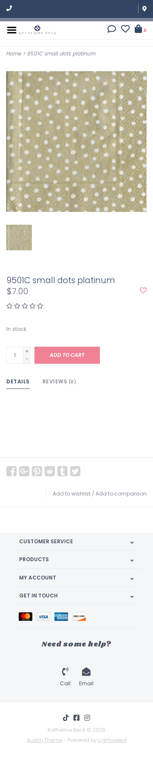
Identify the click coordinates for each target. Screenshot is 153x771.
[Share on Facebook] (11, 471)
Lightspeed (112, 740)
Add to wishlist (72, 493)
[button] (112, 30)
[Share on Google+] (24, 471)
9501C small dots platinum (61, 53)
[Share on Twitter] (75, 471)
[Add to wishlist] (143, 291)
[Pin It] (37, 471)
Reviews (59, 381)
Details (18, 381)
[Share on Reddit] (50, 471)
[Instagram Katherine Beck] (87, 717)
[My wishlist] (125, 30)
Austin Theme (44, 740)
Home (13, 53)
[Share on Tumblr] (62, 471)
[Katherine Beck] (38, 30)
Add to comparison (121, 493)
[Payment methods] (28, 616)
